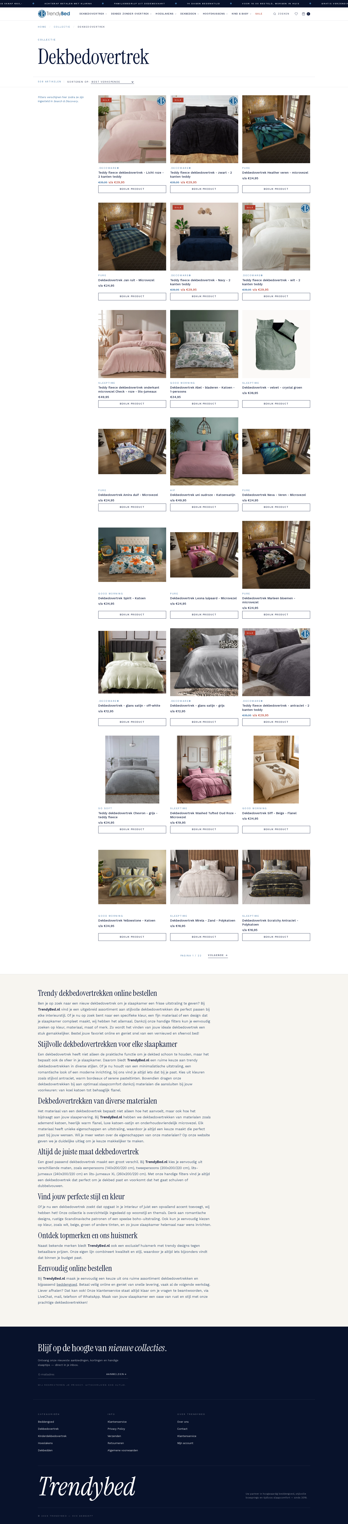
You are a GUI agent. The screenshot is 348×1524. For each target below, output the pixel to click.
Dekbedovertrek (92, 13)
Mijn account (185, 1443)
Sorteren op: (79, 82)
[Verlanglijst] (296, 14)
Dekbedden (188, 13)
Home (42, 27)
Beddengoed (46, 1421)
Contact (182, 1428)
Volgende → (218, 955)
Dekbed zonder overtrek (130, 13)
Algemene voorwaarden (123, 1450)
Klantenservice (117, 1421)
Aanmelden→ (116, 1374)
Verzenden (114, 1436)
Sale (258, 13)
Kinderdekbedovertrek (52, 1436)
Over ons (183, 1421)
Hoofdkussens (214, 13)
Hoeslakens (165, 13)
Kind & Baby (240, 13)
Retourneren (116, 1443)
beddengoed (67, 1284)
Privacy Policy (116, 1428)
